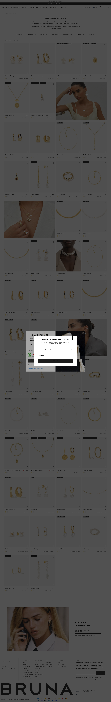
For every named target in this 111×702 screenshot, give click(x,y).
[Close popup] (74, 338)
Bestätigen (56, 360)
